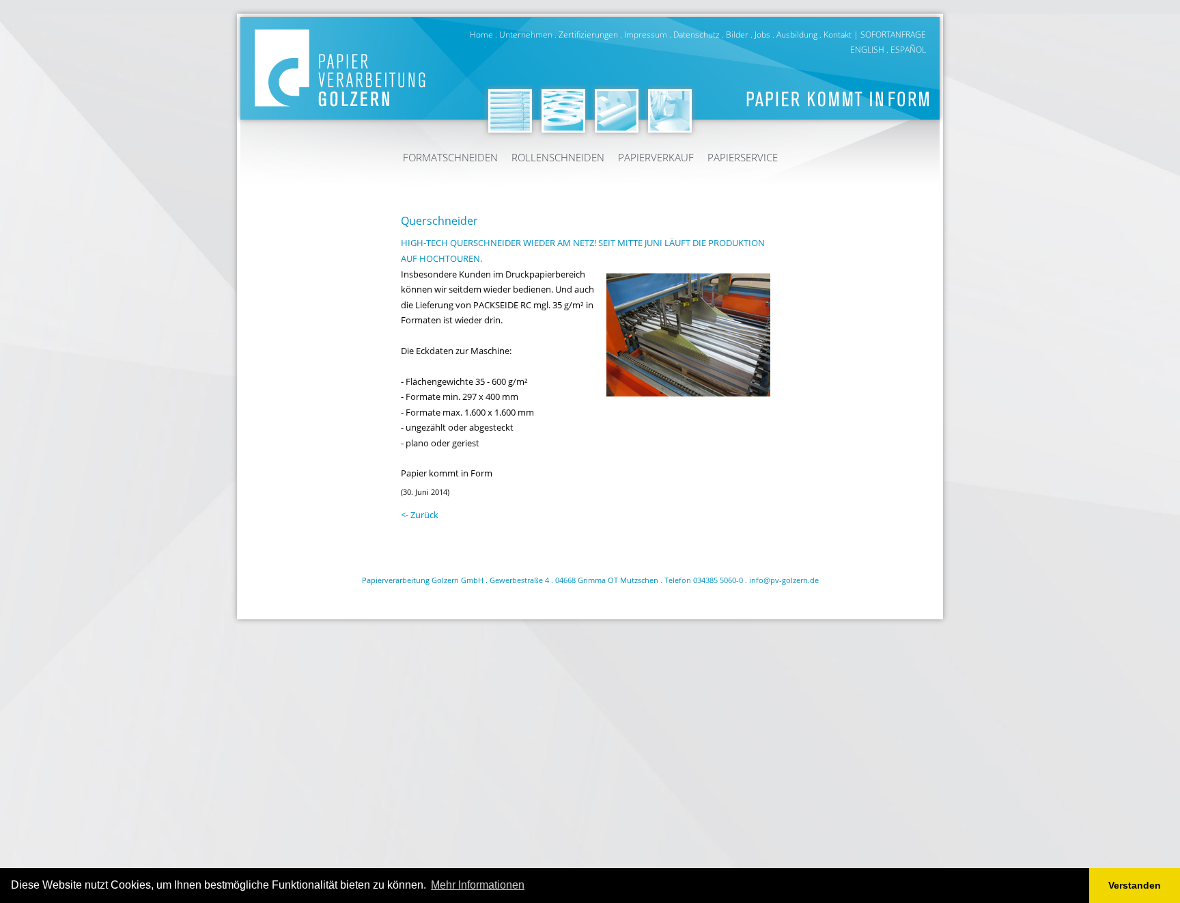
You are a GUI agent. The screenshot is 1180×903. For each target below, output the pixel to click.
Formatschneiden (450, 157)
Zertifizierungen (588, 34)
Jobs (762, 34)
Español (908, 49)
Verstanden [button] (1134, 885)
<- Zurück (419, 515)
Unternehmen (525, 34)
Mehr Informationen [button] (477, 885)
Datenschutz (696, 34)
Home (481, 34)
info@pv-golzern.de (784, 580)
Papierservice (742, 157)
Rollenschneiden (557, 157)
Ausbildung (796, 34)
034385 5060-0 (718, 580)
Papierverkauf (656, 157)
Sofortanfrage (893, 34)
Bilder (737, 34)
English (867, 49)
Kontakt (838, 34)
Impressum (645, 34)
